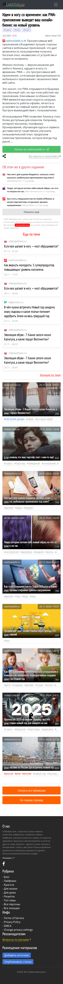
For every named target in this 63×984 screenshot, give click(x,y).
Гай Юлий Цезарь (15, 419)
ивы (33, 596)
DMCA (7, 926)
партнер (20, 463)
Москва (27, 773)
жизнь (50, 551)
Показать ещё (31, 212)
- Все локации (11, 908)
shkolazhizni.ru (18, 241)
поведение (34, 463)
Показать (7, 857)
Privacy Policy (12, 922)
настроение (12, 551)
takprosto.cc (16, 302)
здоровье (27, 551)
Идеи (8, 29)
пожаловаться (22, 225)
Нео (18, 29)
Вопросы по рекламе (15, 939)
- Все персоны (11, 904)
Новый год (40, 773)
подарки (18, 684)
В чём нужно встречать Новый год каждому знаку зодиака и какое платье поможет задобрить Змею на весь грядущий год (29, 311)
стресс (9, 463)
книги (49, 684)
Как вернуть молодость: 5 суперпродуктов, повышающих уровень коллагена (29, 267)
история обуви (45, 419)
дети (8, 684)
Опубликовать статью (18, 962)
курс (27, 29)
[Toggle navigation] (55, 4)
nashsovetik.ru (17, 260)
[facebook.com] (3, 864)
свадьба (39, 551)
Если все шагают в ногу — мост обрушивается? (31, 246)
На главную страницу (31, 800)
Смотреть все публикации (31, 790)
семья (40, 684)
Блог (7, 877)
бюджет (29, 507)
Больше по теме (50, 375)
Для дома (10, 892)
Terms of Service (14, 918)
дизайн (9, 507)
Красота (9, 885)
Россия (9, 773)
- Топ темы (9, 900)
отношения (49, 463)
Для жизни (10, 888)
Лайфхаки (10, 881)
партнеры (34, 729)
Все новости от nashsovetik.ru (44, 156)
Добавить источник (16, 955)
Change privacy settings (18, 930)
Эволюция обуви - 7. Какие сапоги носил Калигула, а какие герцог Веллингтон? (27, 337)
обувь (30, 419)
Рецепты (9, 896)
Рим (18, 773)
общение (21, 729)
